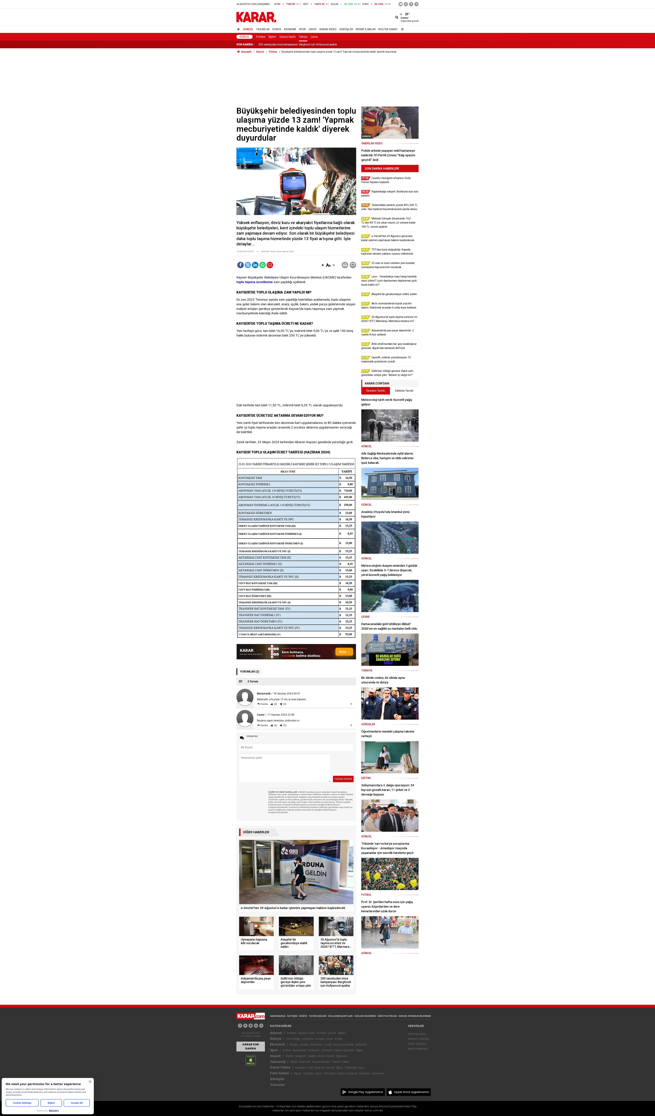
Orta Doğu (293, 1039)
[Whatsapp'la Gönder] (262, 265)
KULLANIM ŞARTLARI (340, 1016)
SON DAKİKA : (245, 44)
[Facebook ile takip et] (411, 4)
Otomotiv (316, 1045)
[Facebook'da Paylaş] (240, 265)
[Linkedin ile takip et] (256, 1026)
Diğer (359, 1050)
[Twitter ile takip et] (416, 4)
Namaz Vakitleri (418, 1039)
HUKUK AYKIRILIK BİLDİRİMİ (414, 1016)
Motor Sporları (344, 1050)
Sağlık (312, 1056)
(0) (275, 704)
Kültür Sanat (388, 29)
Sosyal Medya (321, 1062)
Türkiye (303, 36)
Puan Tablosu (417, 1044)
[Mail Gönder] (270, 265)
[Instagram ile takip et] (261, 1026)
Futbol (287, 1050)
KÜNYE (303, 1016)
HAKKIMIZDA (278, 1016)
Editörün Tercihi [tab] (404, 390)
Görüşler (346, 29)
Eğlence (341, 1056)
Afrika (338, 1039)
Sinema (319, 1068)
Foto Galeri (279, 1073)
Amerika (307, 1039)
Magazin (300, 1056)
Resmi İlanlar (366, 29)
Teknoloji (278, 1062)
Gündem (301, 1068)
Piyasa (294, 1045)
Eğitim (272, 36)
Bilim (346, 1062)
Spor (302, 29)
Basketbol (299, 1050)
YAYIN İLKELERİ (317, 1016)
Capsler (308, 1073)
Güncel (248, 29)
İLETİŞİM (292, 1016)
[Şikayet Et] (351, 704)
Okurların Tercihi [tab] (375, 390)
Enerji (327, 1045)
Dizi (310, 1068)
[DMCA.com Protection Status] (250, 1060)
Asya (329, 1039)
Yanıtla (264, 704)
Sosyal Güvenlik (343, 1045)
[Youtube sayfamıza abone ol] (251, 1026)
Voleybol (314, 1050)
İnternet (304, 1062)
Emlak (304, 1045)
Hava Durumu (417, 1034)
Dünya (276, 29)
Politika (260, 36)
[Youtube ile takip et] (400, 4)
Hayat (313, 29)
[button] (323, 265)
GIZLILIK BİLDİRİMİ (365, 1016)
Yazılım (336, 1062)
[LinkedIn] (255, 265)
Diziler (290, 1056)
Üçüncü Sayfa (287, 36)
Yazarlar (263, 29)
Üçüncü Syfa (306, 1033)
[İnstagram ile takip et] (406, 4)
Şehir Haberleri (418, 1049)
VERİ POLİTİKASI (387, 1016)
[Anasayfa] (239, 29)
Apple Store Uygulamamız (411, 1092)
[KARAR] (256, 16)
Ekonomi (290, 29)
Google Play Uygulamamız (365, 1092)
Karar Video (328, 29)
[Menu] (401, 29)
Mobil (293, 1062)
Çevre (314, 36)
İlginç (339, 1068)
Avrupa (320, 1039)
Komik (330, 1068)
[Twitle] (248, 265)
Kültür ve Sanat (347, 1073)
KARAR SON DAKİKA (251, 1046)
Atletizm (327, 1050)
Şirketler (361, 1045)
